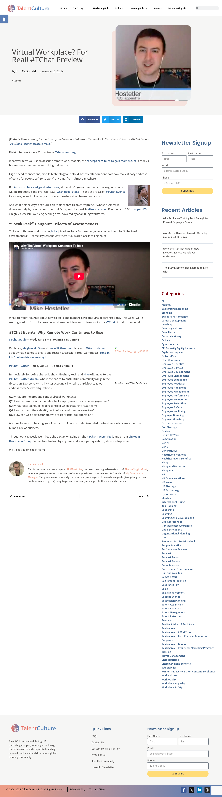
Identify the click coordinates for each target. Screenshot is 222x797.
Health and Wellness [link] (174, 454)
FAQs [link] (94, 736)
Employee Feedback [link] (173, 383)
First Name (168, 153)
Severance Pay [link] (170, 584)
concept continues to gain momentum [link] (111, 161)
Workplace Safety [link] (172, 687)
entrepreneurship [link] (172, 423)
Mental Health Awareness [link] (177, 525)
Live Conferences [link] (172, 521)
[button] (89, 119)
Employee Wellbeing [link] (174, 411)
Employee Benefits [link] (173, 364)
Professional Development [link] (177, 569)
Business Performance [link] (175, 316)
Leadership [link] (168, 509)
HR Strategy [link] (169, 486)
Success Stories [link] (171, 596)
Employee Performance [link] (175, 395)
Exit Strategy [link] (169, 427)
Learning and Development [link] (178, 517)
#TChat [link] (110, 322)
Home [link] (63, 8)
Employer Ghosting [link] (173, 419)
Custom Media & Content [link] (106, 748)
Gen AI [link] (165, 443)
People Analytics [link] (171, 545)
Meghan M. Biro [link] (33, 348)
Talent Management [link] (173, 612)
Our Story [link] (78, 8)
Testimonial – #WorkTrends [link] (177, 632)
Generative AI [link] (170, 450)
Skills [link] (165, 588)
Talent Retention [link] (172, 616)
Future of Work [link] (170, 435)
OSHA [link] (165, 537)
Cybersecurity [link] (170, 344)
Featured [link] (167, 431)
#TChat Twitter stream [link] (24, 379)
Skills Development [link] (173, 592)
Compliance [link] (168, 332)
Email (165, 165)
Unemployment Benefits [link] (176, 663)
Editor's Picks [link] (169, 356)
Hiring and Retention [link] (174, 466)
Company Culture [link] (172, 328)
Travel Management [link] (173, 655)
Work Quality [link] (169, 679)
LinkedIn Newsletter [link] (103, 767)
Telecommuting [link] (65, 152)
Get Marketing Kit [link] (176, 8)
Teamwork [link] (168, 620)
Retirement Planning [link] (174, 581)
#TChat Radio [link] (18, 339)
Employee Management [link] (175, 391)
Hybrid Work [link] (169, 494)
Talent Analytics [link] (171, 608)
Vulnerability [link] (169, 667)
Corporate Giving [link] (171, 336)
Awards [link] (157, 8)
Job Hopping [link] (169, 506)
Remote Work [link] (169, 577)
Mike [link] (54, 231)
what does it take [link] (68, 191)
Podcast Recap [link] (170, 557)
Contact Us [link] (98, 742)
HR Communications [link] (173, 478)
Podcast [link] (119, 8)
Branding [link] (167, 312)
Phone (165, 177)
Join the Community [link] (103, 761)
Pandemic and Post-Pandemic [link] (179, 541)
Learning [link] (167, 514)
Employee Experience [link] (174, 379)
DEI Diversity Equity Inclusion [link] (179, 348)
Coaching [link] (167, 324)
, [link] (141, 209)
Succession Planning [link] (174, 600)
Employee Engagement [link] (175, 375)
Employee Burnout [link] (172, 368)
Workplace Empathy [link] (173, 683)
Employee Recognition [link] (175, 399)
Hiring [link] (165, 462)
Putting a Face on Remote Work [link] (30, 143)
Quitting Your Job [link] (172, 573)
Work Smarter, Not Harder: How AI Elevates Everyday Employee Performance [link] (182, 252)
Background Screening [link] (175, 308)
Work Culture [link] (169, 675)
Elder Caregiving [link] (171, 360)
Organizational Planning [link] (176, 533)
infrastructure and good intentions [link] (36, 187)
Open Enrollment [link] (172, 529)
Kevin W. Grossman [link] (61, 348)
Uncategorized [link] (170, 659)
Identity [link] (166, 498)
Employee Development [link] (176, 371)
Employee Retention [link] (174, 403)
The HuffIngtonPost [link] (136, 469)
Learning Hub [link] (137, 8)
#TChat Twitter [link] (19, 366)
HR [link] (163, 474)
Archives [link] (16, 81)
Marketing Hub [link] (101, 8)
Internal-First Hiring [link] (173, 502)
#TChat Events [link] (115, 191)
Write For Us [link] (99, 754)
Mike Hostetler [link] (97, 209)
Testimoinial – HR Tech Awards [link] (180, 624)
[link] (4, 19)
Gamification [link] (169, 439)
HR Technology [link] (171, 490)
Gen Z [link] (165, 446)
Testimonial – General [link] (174, 644)
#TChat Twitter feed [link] (100, 436)
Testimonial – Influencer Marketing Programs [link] (188, 648)
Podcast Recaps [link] (171, 561)
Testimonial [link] (168, 628)
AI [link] (163, 301)
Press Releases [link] (170, 565)
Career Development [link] (174, 320)
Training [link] (166, 652)
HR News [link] (167, 482)
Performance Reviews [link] (174, 549)
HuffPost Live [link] (74, 469)
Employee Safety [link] (172, 407)
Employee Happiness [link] (174, 387)
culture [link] (166, 340)
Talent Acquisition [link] (172, 604)
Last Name (194, 153)
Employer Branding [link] (173, 415)
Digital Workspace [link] (172, 352)
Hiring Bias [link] (168, 470)
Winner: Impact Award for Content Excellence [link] (189, 671)
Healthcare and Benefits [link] (176, 458)
